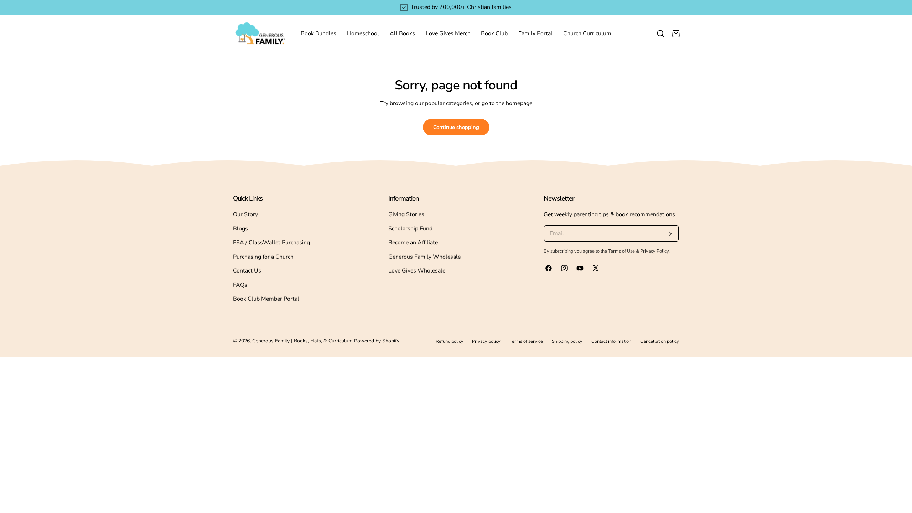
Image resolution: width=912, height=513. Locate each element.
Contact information (611, 341)
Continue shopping (456, 127)
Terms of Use (622, 251)
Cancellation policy (659, 341)
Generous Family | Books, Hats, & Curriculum (302, 340)
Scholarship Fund (410, 229)
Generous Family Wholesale (424, 257)
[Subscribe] (670, 234)
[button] (660, 33)
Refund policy (449, 341)
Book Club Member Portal (266, 299)
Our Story (245, 214)
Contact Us (247, 271)
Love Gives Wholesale (416, 271)
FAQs (240, 285)
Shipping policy (567, 341)
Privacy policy (486, 341)
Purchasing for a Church (263, 257)
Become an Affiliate (413, 243)
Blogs (240, 229)
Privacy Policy (654, 251)
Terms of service (526, 341)
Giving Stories (406, 214)
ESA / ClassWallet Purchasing (271, 243)
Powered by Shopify (376, 340)
